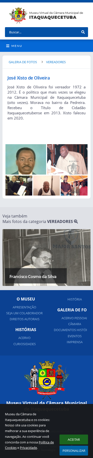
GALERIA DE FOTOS (23, 62)
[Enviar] (83, 32)
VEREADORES (56, 62)
